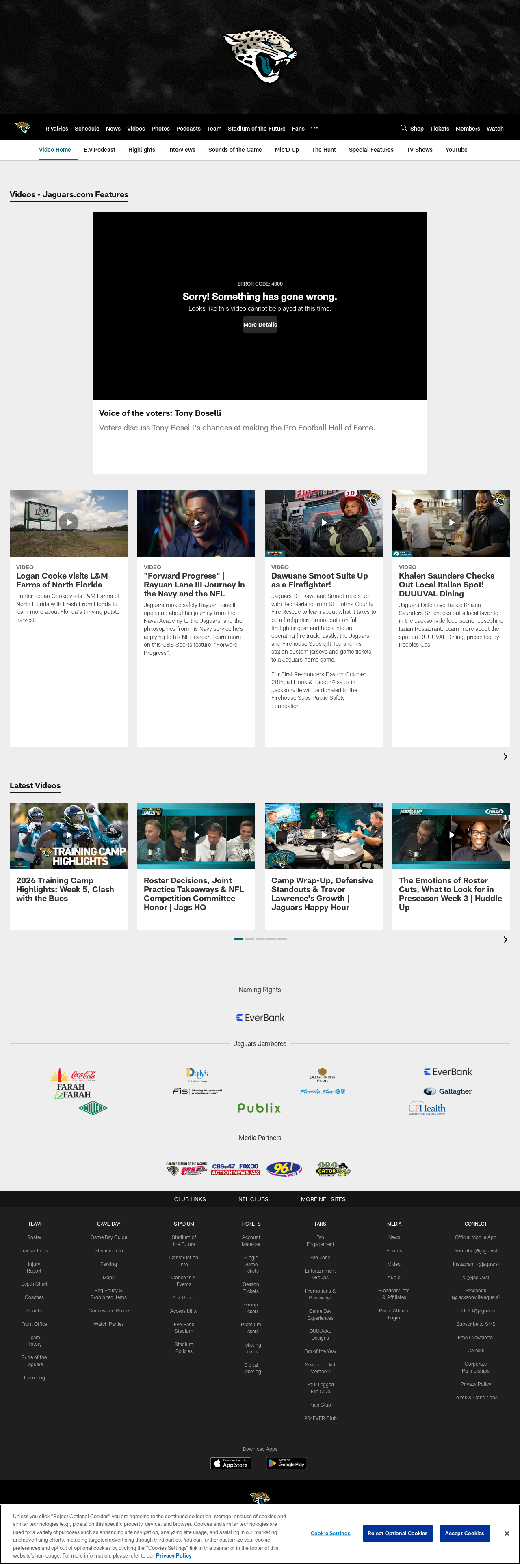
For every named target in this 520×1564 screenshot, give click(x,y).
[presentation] (507, 757)
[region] (260, 1534)
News (394, 1237)
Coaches (34, 1297)
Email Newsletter (476, 1337)
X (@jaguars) (475, 1277)
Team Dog (34, 1377)
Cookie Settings (331, 1533)
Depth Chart (34, 1283)
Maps (109, 1277)
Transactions (34, 1250)
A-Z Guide (184, 1297)
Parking (108, 1264)
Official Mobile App (475, 1237)
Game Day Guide (109, 1237)
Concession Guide (109, 1310)
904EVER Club (320, 1418)
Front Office (34, 1324)
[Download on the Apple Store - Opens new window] (230, 1464)
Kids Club (320, 1404)
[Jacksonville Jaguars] (260, 1501)
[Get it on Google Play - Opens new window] (286, 1467)
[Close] (507, 1533)
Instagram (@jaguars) (476, 1264)
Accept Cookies (465, 1533)
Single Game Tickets (251, 1264)
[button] (260, 324)
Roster (34, 1237)
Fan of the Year (320, 1351)
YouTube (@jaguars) (476, 1250)
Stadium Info (109, 1250)
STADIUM (184, 1223)
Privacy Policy (476, 1384)
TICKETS (251, 1223)
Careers (476, 1350)
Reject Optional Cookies (398, 1533)
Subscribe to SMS (476, 1324)
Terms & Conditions (476, 1397)
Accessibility (183, 1311)
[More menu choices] (314, 128)
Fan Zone (320, 1257)
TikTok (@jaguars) (476, 1310)
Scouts (34, 1310)
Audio (394, 1277)
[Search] (404, 127)
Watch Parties (109, 1324)
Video (394, 1264)
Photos (394, 1250)
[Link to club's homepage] (22, 127)
